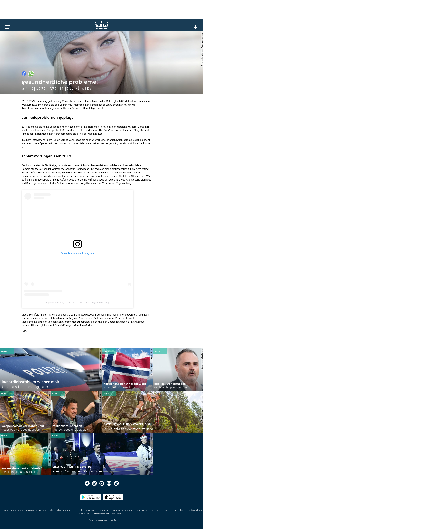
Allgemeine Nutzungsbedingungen (116, 510)
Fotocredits (118, 514)
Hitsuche (166, 510)
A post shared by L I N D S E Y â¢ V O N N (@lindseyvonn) (77, 302)
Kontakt (154, 510)
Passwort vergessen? (36, 510)
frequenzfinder (101, 514)
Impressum (141, 510)
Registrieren (17, 510)
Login (5, 510)
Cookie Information (87, 510)
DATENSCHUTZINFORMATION (62, 510)
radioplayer (179, 510)
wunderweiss (101, 520)
